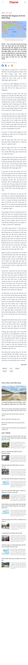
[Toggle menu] (3, 2)
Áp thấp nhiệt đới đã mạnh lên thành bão (14, 478)
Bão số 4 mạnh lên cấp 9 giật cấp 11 (11, 419)
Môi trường (9, 13)
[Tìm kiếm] (25, 2)
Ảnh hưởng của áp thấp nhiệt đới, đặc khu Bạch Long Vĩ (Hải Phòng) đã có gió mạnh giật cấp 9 (14, 505)
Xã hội (3, 13)
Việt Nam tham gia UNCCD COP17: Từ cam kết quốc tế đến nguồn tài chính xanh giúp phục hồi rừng (14, 437)
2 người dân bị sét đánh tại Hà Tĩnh (12, 533)
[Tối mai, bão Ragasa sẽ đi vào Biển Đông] (14, 2)
